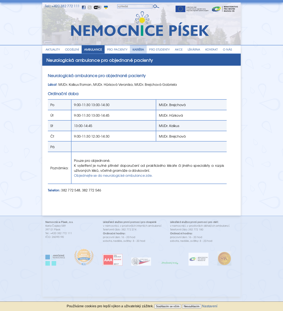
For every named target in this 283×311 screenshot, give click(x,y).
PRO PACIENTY (117, 49)
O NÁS (227, 49)
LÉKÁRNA (194, 49)
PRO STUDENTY (159, 49)
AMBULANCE (93, 49)
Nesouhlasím (192, 306)
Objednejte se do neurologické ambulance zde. (113, 175)
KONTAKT (211, 49)
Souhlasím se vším (167, 306)
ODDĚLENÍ (72, 49)
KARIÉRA (138, 49)
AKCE (179, 49)
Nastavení (209, 306)
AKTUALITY (53, 49)
